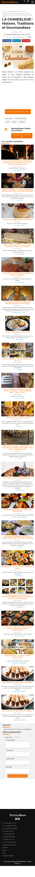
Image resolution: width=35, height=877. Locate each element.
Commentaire (10, 740)
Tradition (22, 122)
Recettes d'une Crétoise (20, 170)
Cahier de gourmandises (19, 691)
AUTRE (4, 44)
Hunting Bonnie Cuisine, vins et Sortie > (17, 11)
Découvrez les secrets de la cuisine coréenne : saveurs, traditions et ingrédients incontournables (17, 628)
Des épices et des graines (19, 663)
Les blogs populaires (9, 845)
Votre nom (9, 751)
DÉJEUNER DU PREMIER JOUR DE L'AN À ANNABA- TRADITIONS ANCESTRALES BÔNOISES (17, 537)
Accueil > (4, 11)
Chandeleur (9, 119)
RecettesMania (9, 2)
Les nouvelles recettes (10, 826)
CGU (4, 853)
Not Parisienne (19, 490)
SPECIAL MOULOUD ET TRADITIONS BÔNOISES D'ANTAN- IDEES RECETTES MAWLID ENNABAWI (17, 190)
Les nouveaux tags (9, 834)
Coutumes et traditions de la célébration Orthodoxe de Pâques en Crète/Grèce (18, 303)
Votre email (10, 759)
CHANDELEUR (18, 44)
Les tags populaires (9, 837)
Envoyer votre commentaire (18, 776)
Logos (5, 850)
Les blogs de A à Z (9, 840)
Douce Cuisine (19, 339)
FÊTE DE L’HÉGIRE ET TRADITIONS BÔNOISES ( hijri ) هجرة (17, 360)
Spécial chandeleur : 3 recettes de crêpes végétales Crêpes (17, 656)
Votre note (8, 737)
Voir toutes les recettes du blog (21, 136)
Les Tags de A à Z (8, 831)
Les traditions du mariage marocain (17, 418)
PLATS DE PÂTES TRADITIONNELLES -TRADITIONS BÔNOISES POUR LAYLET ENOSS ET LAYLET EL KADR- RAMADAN (17, 597)
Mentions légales (8, 856)
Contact (5, 848)
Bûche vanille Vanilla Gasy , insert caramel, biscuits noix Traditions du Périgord (17, 246)
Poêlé (7, 122)
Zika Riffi (19, 200)
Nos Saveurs (19, 427)
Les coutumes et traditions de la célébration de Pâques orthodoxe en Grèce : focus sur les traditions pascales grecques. (17, 162)
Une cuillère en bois (19, 636)
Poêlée (14, 122)
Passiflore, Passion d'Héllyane (19, 517)
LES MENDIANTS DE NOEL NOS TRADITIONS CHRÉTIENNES (17, 510)
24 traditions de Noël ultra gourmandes (17, 478)
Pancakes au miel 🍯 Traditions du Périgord (17, 220)
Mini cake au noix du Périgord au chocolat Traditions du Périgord (17, 274)
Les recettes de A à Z (9, 823)
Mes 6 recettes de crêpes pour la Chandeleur (17, 683)
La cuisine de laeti (19, 225)
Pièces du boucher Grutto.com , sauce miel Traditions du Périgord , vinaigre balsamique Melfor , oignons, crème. (17, 391)
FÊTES (10, 44)
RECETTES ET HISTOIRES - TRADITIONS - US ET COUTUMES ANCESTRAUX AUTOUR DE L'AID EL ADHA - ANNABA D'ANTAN (17, 448)
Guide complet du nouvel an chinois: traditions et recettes (17, 567)
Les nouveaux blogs (9, 842)
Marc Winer (19, 576)
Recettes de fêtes (21, 119)
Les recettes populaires (10, 829)
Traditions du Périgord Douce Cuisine (17, 332)
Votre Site (8, 767)
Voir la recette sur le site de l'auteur (17, 112)
